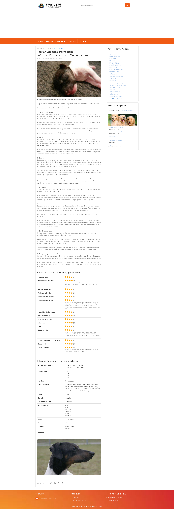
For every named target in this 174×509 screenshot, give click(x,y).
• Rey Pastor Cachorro (114, 145)
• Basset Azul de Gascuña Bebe (116, 84)
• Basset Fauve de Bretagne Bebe (117, 85)
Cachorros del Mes (127, 110)
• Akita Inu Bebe (112, 62)
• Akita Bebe (111, 60)
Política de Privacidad (115, 497)
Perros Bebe (75, 506)
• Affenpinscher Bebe (114, 53)
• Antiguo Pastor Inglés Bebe (116, 69)
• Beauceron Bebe (113, 94)
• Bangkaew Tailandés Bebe (115, 76)
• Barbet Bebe (112, 78)
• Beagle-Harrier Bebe (114, 91)
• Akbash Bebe (112, 58)
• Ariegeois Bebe (112, 73)
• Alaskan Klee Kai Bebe (114, 65)
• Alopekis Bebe (112, 67)
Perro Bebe (48, 48)
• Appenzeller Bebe (113, 71)
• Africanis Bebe (112, 55)
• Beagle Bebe (112, 89)
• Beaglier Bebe (112, 93)
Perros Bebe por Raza (55, 41)
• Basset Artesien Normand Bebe (117, 82)
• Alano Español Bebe (114, 64)
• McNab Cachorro (113, 136)
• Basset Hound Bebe (114, 87)
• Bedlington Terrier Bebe (115, 96)
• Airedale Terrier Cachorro (115, 127)
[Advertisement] (87, 25)
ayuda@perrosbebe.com (48, 498)
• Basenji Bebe (112, 80)
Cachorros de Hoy (114, 110)
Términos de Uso (113, 500)
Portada (40, 41)
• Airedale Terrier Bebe (114, 56)
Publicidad (72, 41)
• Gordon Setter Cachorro (115, 140)
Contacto (82, 41)
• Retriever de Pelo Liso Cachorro (117, 132)
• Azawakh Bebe (112, 75)
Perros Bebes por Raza (79, 500)
